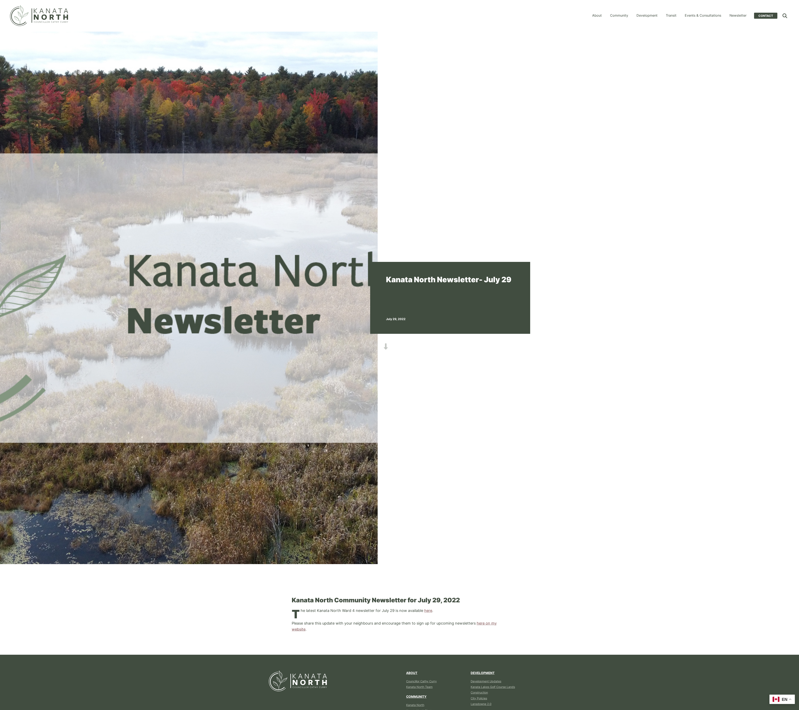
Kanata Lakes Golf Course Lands (493, 687)
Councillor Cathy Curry (421, 681)
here (428, 610)
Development (483, 673)
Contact (765, 15)
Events (703, 15)
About (411, 673)
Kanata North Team (419, 687)
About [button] (597, 15)
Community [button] (619, 15)
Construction (479, 692)
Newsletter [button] (738, 15)
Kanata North (415, 705)
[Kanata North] (39, 15)
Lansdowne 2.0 (481, 704)
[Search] (785, 15)
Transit (671, 15)
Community (416, 697)
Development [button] (647, 15)
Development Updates (486, 681)
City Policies (479, 698)
